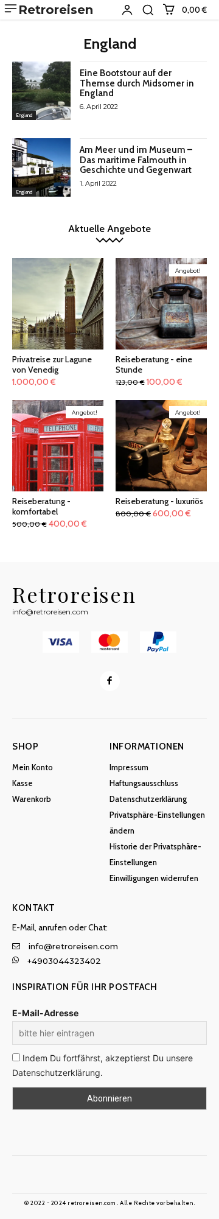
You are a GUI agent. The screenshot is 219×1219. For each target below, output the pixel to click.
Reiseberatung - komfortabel (41, 506)
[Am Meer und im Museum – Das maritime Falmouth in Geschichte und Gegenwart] (41, 167)
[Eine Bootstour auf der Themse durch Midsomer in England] (41, 90)
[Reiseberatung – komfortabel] (57, 445)
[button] (148, 9)
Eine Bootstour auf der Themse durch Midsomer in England (137, 83)
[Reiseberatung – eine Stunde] (161, 304)
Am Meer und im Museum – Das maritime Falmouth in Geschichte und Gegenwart (136, 159)
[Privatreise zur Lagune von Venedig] (57, 304)
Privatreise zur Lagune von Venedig (52, 364)
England (24, 115)
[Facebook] (110, 681)
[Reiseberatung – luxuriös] (161, 445)
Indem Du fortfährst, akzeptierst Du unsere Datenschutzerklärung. (102, 1065)
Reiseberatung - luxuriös (159, 501)
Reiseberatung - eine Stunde (154, 364)
